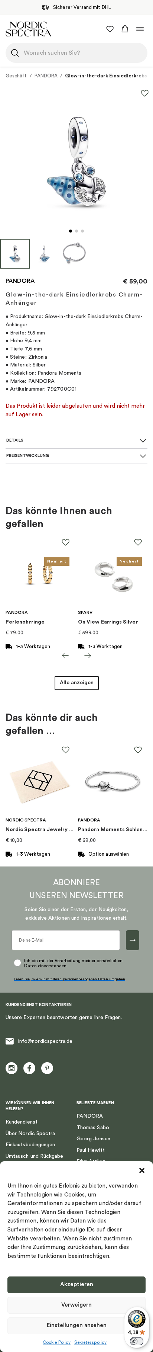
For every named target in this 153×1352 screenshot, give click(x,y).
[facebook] (29, 1068)
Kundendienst (22, 1122)
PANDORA (46, 75)
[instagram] (11, 1068)
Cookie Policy (57, 1342)
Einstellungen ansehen (77, 1325)
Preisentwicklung (27, 456)
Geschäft (16, 75)
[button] (142, 1170)
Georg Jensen (93, 1138)
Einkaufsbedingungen (30, 1144)
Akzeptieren (76, 1284)
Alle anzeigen (77, 682)
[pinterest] (47, 1068)
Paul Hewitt (90, 1150)
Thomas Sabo (92, 1127)
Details (14, 440)
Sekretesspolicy (90, 1342)
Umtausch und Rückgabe (34, 1156)
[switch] (136, 1341)
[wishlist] (109, 29)
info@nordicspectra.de (45, 1041)
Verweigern (76, 1305)
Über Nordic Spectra (30, 1133)
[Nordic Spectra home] (28, 29)
